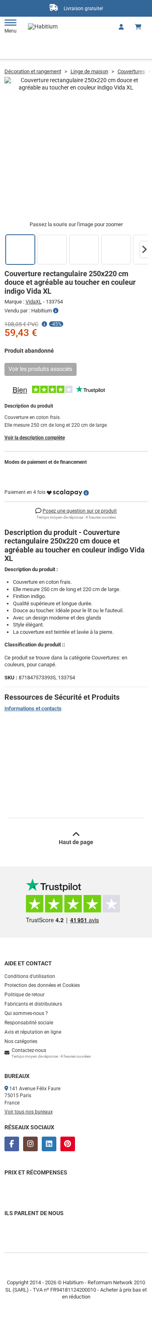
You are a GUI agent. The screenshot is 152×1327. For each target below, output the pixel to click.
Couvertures (131, 71)
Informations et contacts (33, 708)
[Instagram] (30, 1144)
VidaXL (34, 302)
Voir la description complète (34, 438)
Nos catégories (20, 1041)
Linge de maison (89, 71)
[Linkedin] (49, 1144)
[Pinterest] (67, 1144)
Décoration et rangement (32, 71)
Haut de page (76, 842)
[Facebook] (11, 1144)
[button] (144, 249)
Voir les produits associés (40, 369)
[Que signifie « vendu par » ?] (55, 310)
